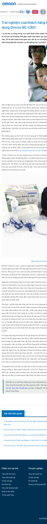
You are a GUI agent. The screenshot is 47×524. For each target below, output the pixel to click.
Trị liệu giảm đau (8, 495)
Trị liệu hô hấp (7, 481)
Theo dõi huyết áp (8, 477)
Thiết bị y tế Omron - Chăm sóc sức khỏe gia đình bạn (19, 4)
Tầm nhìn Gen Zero (9, 474)
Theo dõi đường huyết (10, 488)
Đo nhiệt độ (6, 484)
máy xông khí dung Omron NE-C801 (31, 150)
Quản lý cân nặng (8, 491)
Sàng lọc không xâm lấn (37, 484)
